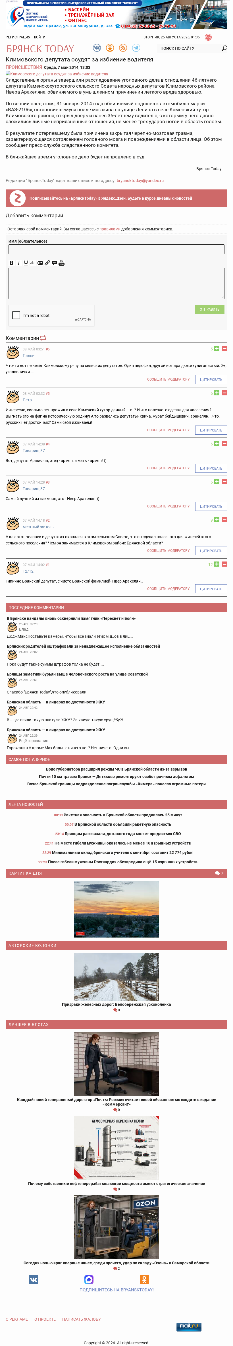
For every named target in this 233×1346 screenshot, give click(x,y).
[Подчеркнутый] (26, 263)
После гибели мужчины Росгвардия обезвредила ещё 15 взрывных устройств (122, 862)
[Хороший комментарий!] (216, 348)
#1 (48, 565)
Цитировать (211, 380)
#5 (48, 394)
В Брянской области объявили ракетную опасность (122, 824)
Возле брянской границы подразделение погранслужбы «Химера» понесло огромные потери (116, 784)
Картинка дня (25, 873)
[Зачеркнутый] (33, 263)
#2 (48, 521)
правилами (109, 229)
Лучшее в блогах (29, 1024)
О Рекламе (17, 1319)
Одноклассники (144, 1279)
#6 (48, 349)
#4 (48, 444)
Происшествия (24, 67)
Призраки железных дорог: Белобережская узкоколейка (116, 1004)
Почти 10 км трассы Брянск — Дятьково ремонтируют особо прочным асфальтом (116, 776)
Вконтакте (33, 1279)
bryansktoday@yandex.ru (140, 180)
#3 (48, 482)
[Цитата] (54, 263)
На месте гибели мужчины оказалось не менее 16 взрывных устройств (123, 843)
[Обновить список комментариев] (43, 338)
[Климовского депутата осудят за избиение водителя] (116, 74)
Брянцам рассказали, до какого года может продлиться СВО (123, 833)
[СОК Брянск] (116, 14)
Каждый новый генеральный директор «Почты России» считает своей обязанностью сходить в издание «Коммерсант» (116, 1101)
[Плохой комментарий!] (224, 348)
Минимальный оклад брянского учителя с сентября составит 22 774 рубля (123, 852)
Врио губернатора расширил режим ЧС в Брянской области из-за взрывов (116, 769)
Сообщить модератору (168, 379)
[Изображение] (40, 263)
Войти (39, 37)
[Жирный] (12, 263)
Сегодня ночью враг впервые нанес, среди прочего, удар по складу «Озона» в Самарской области (116, 1263)
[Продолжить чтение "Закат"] (116, 909)
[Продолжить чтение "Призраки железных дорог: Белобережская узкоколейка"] (116, 977)
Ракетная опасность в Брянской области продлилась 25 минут (123, 815)
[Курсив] (19, 263)
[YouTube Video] (61, 263)
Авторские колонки (33, 945)
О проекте (45, 1319)
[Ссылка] (47, 263)
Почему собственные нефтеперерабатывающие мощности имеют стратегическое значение (116, 1183)
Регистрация (18, 37)
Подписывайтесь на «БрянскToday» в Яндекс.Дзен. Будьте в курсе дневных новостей (111, 198)
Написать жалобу (81, 1319)
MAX (88, 1279)
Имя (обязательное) (28, 241)
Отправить (210, 309)
